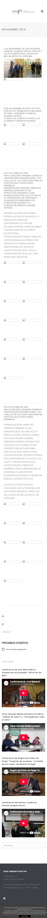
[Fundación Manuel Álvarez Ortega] (23, 11)
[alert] (15, 649)
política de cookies (10, 914)
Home (16, 35)
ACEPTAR (25, 916)
